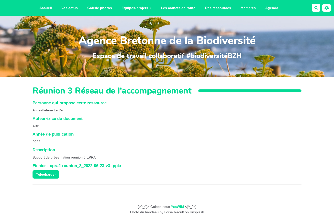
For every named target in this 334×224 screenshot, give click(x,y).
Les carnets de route (178, 8)
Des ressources (218, 8)
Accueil (45, 8)
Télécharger (46, 174)
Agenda (271, 8)
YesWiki (177, 207)
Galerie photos (99, 8)
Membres (248, 8)
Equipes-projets (135, 8)
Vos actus (69, 8)
